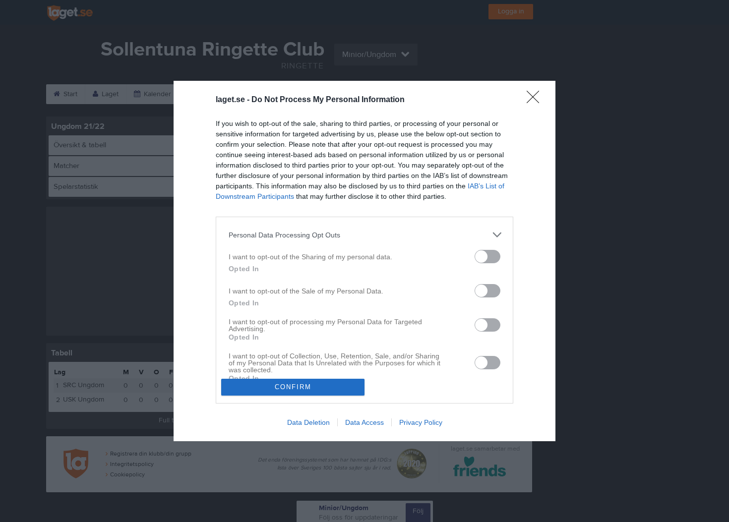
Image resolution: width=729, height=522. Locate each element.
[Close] (536, 100)
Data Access (364, 422)
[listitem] (364, 235)
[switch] (487, 256)
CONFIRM (293, 387)
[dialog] (364, 261)
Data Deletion (308, 422)
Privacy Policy (420, 422)
